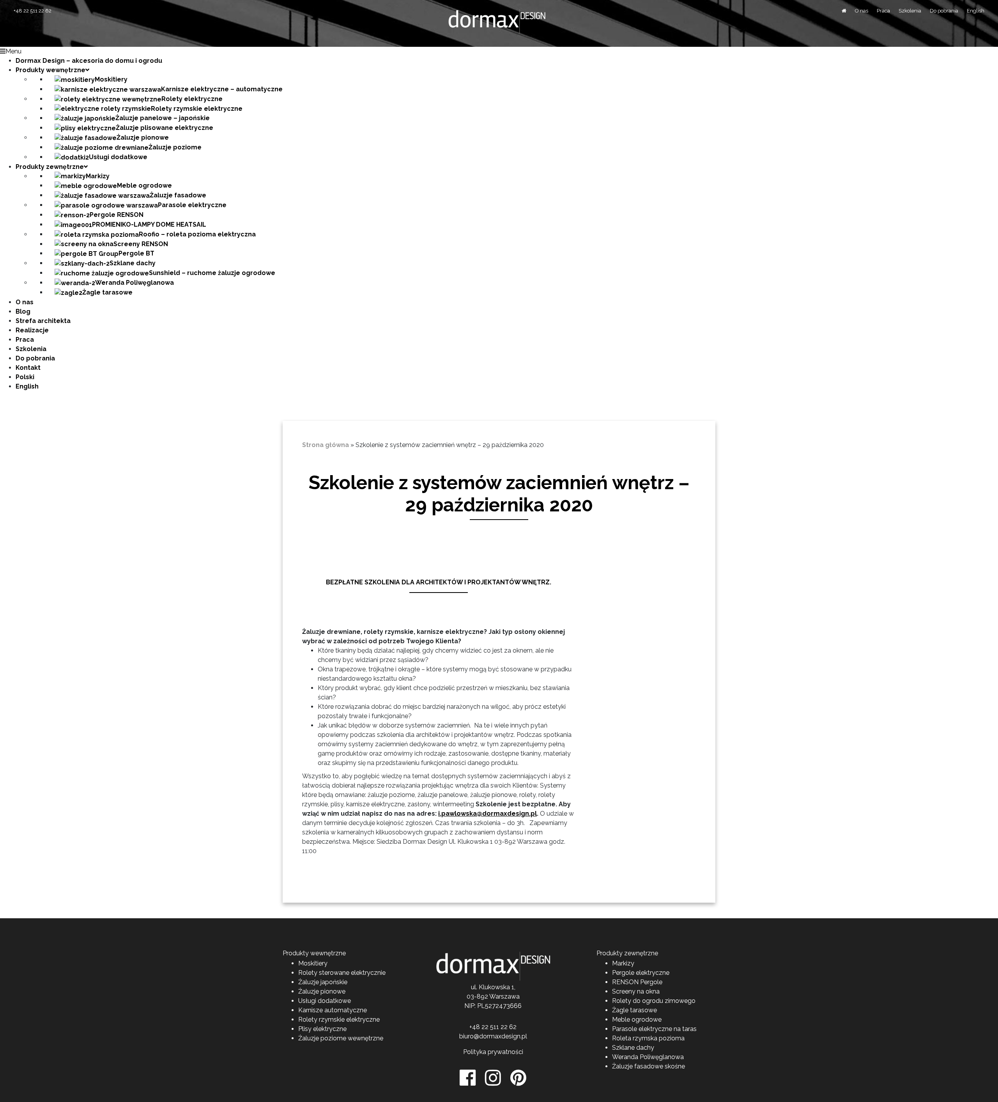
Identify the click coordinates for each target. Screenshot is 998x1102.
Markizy (623, 963)
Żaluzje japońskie (322, 982)
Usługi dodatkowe (324, 1000)
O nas (861, 11)
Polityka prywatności (493, 1052)
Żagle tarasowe (634, 1010)
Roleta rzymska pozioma (648, 1038)
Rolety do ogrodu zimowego (653, 1000)
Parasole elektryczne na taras (654, 1029)
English (975, 11)
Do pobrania (944, 11)
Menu (13, 51)
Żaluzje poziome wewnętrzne (340, 1038)
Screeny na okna (636, 991)
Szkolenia (910, 11)
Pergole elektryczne (640, 972)
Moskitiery (312, 963)
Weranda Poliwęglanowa (648, 1057)
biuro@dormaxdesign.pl (493, 1036)
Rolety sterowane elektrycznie (342, 972)
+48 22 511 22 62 (32, 11)
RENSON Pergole (637, 982)
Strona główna (325, 445)
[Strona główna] (844, 11)
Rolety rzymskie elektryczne (339, 1019)
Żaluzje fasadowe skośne (648, 1066)
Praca (883, 11)
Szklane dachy (633, 1047)
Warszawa (504, 996)
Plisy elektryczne (322, 1029)
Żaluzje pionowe (321, 991)
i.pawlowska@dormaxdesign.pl (487, 813)
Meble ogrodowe (637, 1019)
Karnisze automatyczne (332, 1010)
